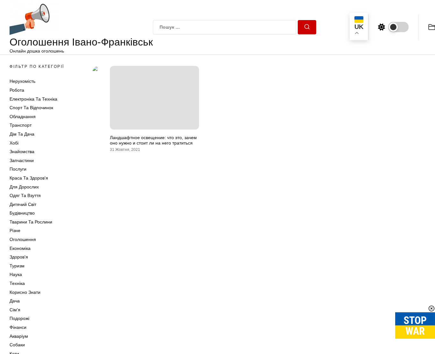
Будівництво (22, 213)
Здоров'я (19, 256)
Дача (15, 300)
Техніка (17, 283)
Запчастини (22, 160)
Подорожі (19, 318)
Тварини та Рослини (31, 221)
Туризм (17, 265)
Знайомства (22, 151)
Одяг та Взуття (25, 195)
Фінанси (18, 327)
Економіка (20, 248)
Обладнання (23, 116)
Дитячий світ (23, 204)
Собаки (17, 344)
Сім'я (15, 309)
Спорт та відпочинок (31, 107)
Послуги (18, 169)
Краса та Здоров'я (29, 178)
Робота (17, 90)
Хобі (14, 142)
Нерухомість (22, 81)
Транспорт (21, 125)
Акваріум (19, 336)
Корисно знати (25, 292)
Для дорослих (24, 186)
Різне (15, 230)
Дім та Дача (22, 134)
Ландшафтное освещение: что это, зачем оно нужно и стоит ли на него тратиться (153, 140)
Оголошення (23, 239)
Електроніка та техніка (33, 99)
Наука (16, 274)
